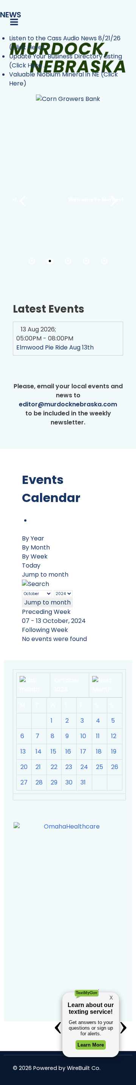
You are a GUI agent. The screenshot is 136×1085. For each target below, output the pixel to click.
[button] (114, 200)
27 (24, 782)
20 (24, 767)
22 (54, 767)
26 (114, 767)
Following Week (45, 630)
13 (23, 751)
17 (83, 751)
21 (38, 767)
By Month (36, 547)
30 (69, 782)
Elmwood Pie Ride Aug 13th (55, 347)
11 (98, 736)
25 (99, 767)
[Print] (33, 520)
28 (39, 782)
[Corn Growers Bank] (68, 99)
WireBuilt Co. (83, 1068)
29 (54, 782)
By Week (35, 556)
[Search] (35, 583)
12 (113, 736)
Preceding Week (46, 611)
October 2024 (66, 685)
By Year (33, 538)
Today (31, 565)
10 (83, 736)
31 (83, 782)
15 (53, 751)
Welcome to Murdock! (71, 199)
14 (39, 751)
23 (68, 767)
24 (84, 767)
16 (68, 751)
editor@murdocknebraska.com (68, 404)
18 (99, 751)
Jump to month (45, 574)
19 (113, 751)
